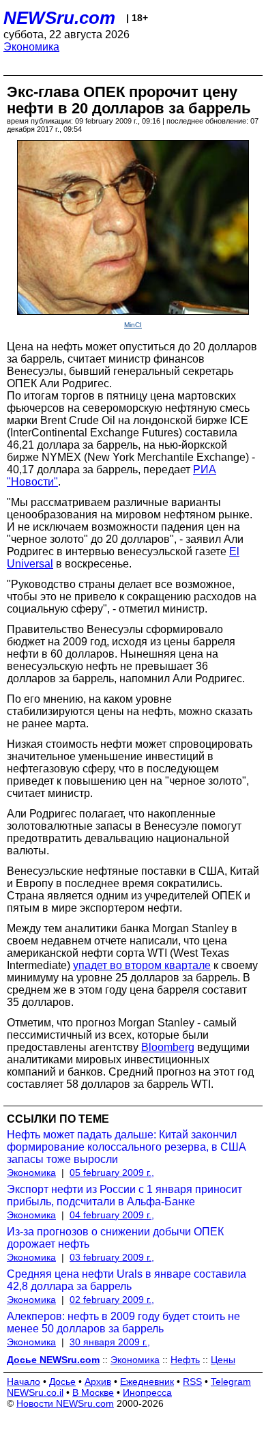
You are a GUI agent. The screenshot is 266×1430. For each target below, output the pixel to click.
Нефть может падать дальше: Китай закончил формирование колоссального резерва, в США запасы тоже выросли (126, 1147)
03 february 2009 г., (112, 1257)
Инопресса (147, 1392)
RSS (192, 1381)
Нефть (185, 1359)
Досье (62, 1381)
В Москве (93, 1392)
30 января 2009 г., (110, 1341)
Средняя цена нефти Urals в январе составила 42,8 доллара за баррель (126, 1280)
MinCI (133, 324)
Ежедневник (147, 1381)
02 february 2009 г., (112, 1299)
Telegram (231, 1381)
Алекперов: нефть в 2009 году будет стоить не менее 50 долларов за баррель (123, 1322)
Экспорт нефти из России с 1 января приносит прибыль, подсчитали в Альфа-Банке (124, 1195)
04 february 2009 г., (112, 1214)
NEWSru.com (59, 18)
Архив (98, 1381)
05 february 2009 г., (112, 1172)
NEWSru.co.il (35, 1392)
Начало (23, 1381)
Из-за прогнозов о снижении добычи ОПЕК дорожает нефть (115, 1238)
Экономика (31, 47)
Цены (223, 1359)
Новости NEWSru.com (65, 1403)
